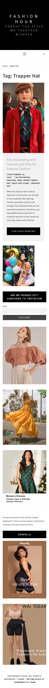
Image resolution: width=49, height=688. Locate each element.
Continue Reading (23, 231)
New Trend (23, 180)
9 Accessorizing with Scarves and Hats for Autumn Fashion (21, 164)
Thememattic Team (25, 682)
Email (5, 306)
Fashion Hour (24, 19)
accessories (23, 177)
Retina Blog (34, 679)
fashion (11, 180)
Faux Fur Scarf (20, 183)
